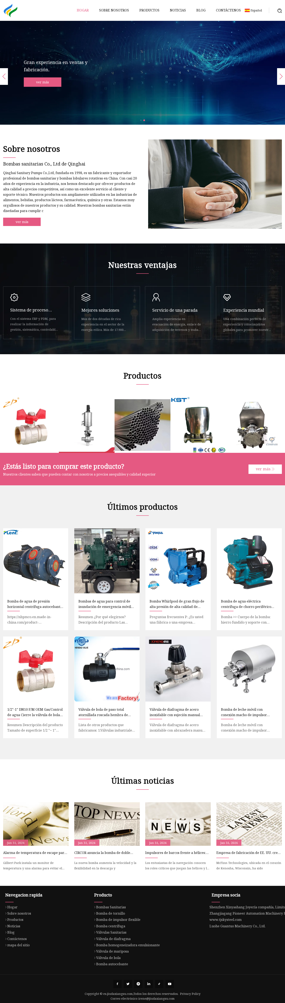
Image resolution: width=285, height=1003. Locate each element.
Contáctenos (228, 10)
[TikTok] (159, 984)
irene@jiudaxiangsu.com (156, 998)
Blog (201, 10)
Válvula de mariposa (112, 951)
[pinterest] (138, 984)
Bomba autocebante (112, 964)
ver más (42, 82)
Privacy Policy (190, 994)
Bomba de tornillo (110, 913)
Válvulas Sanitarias (111, 932)
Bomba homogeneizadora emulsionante (128, 945)
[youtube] (169, 984)
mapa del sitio (18, 945)
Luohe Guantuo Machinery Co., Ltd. (237, 926)
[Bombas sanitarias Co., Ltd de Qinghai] (10, 10)
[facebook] (117, 984)
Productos (149, 10)
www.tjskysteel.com (225, 919)
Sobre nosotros (114, 10)
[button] (141, 120)
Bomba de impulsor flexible (118, 919)
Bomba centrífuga (110, 926)
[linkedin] (149, 984)
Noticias (178, 10)
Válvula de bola (108, 957)
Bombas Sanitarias (111, 907)
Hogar (83, 10)
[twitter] (128, 984)
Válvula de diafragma (113, 938)
